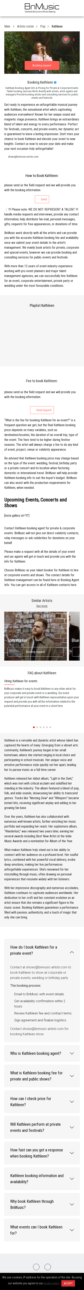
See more (42, 606)
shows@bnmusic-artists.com (23, 156)
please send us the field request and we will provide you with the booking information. (40, 192)
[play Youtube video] (42, 52)
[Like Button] (66, 39)
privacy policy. (52, 1283)
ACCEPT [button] (68, 1283)
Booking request (35, 651)
